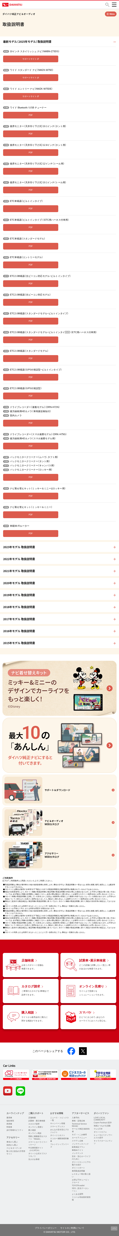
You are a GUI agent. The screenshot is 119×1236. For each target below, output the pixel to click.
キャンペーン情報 (57, 1123)
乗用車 (9, 1118)
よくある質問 (77, 1194)
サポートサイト (29, 59)
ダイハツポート (78, 1168)
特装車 (9, 1127)
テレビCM (98, 1129)
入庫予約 (75, 1118)
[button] (107, 5)
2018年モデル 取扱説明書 (19, 607)
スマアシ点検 (77, 1141)
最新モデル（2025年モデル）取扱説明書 (27, 41)
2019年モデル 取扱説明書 (19, 595)
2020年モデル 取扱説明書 (19, 583)
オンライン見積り (35, 1127)
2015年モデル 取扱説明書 (19, 643)
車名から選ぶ (12, 1142)
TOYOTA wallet (78, 1185)
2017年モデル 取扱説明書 (19, 619)
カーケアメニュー (79, 1138)
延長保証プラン (78, 1147)
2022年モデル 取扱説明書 (19, 559)
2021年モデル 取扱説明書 (19, 571)
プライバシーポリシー (46, 1228)
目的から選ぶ (12, 1145)
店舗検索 (32, 1118)
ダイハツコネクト (57, 1135)
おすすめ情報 (56, 1113)
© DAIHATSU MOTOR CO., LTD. (60, 1232)
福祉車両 (10, 1121)
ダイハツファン (101, 1113)
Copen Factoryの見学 (103, 1123)
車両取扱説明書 (78, 1171)
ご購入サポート (36, 1113)
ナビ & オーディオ (14, 1148)
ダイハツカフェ (100, 1132)
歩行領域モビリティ (15, 1130)
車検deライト (77, 1150)
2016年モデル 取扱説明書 (19, 631)
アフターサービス (80, 1113)
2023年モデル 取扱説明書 (19, 547)
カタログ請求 (34, 1124)
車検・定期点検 (78, 1121)
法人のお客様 (34, 1159)
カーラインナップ (15, 1113)
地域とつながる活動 (102, 1126)
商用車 (9, 1124)
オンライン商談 (34, 1133)
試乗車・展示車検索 (36, 1121)
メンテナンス (77, 1153)
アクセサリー (13, 1137)
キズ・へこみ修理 (79, 1135)
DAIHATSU (25, 5)
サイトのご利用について (72, 1228)
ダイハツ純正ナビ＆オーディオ (18, 14)
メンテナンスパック (80, 1144)
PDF (31, 115)
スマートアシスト (57, 1126)
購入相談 (32, 1130)
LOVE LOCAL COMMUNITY (99, 1119)
